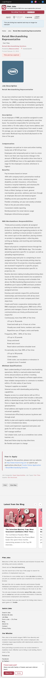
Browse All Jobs (7, 615)
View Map (13, 485)
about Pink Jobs (30, 592)
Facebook (5, 659)
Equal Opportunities (19, 475)
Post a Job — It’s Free (9, 619)
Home (4, 31)
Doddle (15, 602)
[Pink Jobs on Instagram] (36, 2)
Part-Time (37, 475)
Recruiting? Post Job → (22, 12)
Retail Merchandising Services (14, 46)
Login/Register (6, 2)
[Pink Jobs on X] (39, 2)
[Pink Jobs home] (4, 7)
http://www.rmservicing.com (17, 463)
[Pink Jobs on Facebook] (32, 2)
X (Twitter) (5, 661)
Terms (19, 673)
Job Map (5, 617)
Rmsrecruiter (14, 49)
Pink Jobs (11, 6)
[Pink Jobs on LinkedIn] (43, 2)
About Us (5, 624)
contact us (10, 594)
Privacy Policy (6, 628)
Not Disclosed (12, 477)
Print (5, 485)
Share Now (8, 673)
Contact (4, 626)
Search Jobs (6, 613)
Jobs (9, 31)
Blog (3, 622)
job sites (32, 576)
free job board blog (18, 567)
